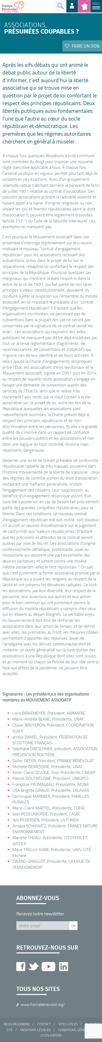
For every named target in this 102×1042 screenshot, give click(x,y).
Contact (44, 1024)
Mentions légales (35, 1029)
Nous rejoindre (17, 1024)
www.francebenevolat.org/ (43, 1004)
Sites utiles (68, 1024)
